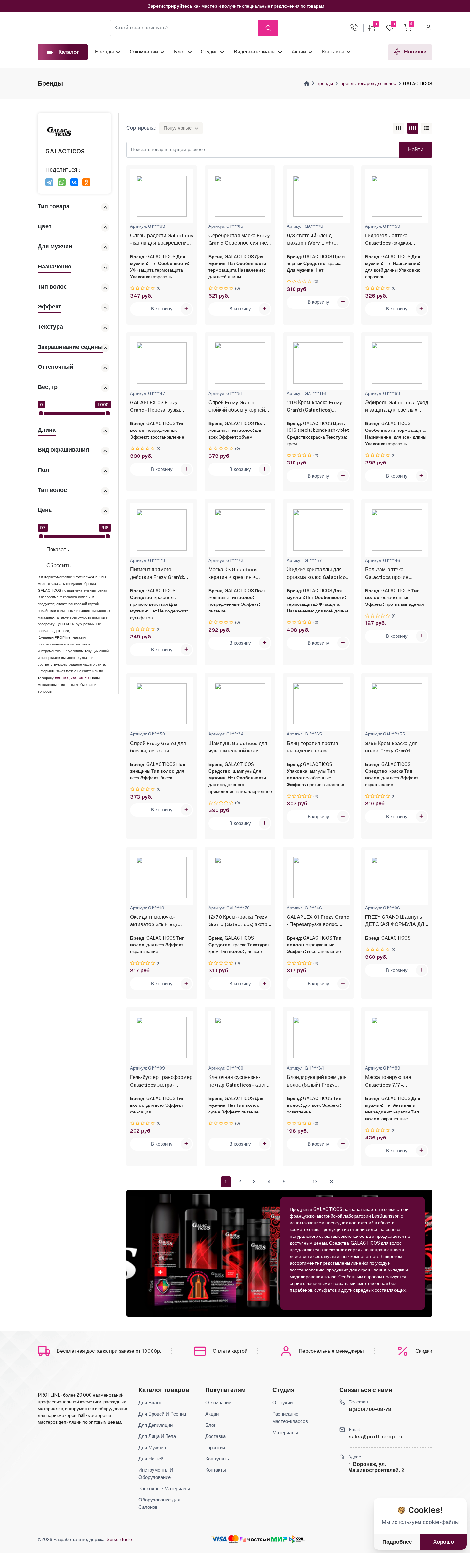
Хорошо (443, 1542)
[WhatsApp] (62, 182)
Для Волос (150, 1402)
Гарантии (215, 1447)
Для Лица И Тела (157, 1436)
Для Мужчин (152, 1447)
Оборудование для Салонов (159, 1503)
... (299, 1181)
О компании (144, 52)
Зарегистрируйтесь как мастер (182, 5)
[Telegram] (49, 182)
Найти (416, 149)
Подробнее (397, 1542)
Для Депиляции (155, 1425)
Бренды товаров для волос (368, 83)
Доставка (215, 1436)
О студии (282, 1402)
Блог (179, 52)
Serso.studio (119, 1539)
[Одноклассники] (86, 182)
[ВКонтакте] (74, 182)
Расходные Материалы (164, 1488)
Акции (299, 52)
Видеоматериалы (255, 52)
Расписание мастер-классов (290, 1417)
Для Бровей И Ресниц (162, 1414)
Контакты (333, 52)
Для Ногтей (150, 1458)
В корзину (162, 308)
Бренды (104, 52)
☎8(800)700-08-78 (72, 678)
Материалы (285, 1432)
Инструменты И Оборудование (155, 1473)
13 (315, 1181)
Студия (209, 52)
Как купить (217, 1458)
